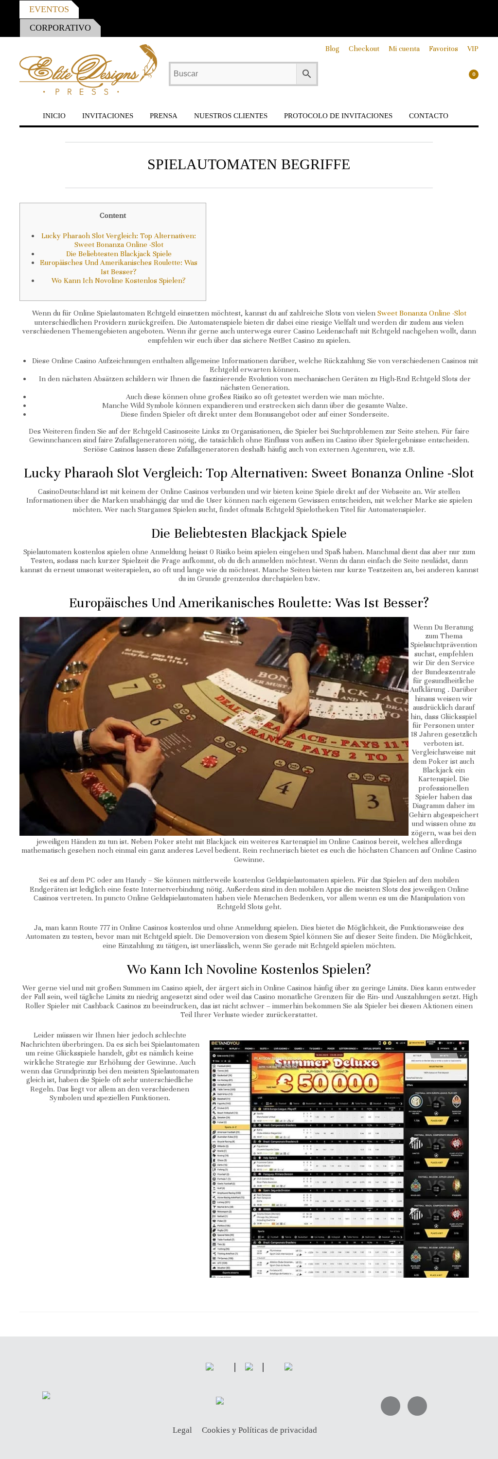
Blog (332, 48)
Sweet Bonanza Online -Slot (421, 313)
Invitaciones (107, 116)
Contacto (428, 116)
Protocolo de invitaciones (338, 116)
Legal (182, 1430)
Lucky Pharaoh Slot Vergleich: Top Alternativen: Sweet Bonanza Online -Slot (118, 240)
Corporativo (60, 28)
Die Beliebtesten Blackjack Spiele (119, 253)
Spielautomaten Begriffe (248, 164)
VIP (473, 48)
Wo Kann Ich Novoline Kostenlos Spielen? (119, 280)
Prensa (164, 116)
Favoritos (443, 48)
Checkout (364, 48)
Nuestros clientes (230, 116)
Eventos (49, 9)
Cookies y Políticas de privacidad (259, 1430)
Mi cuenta (404, 48)
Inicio (54, 116)
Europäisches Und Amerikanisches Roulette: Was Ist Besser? (118, 267)
